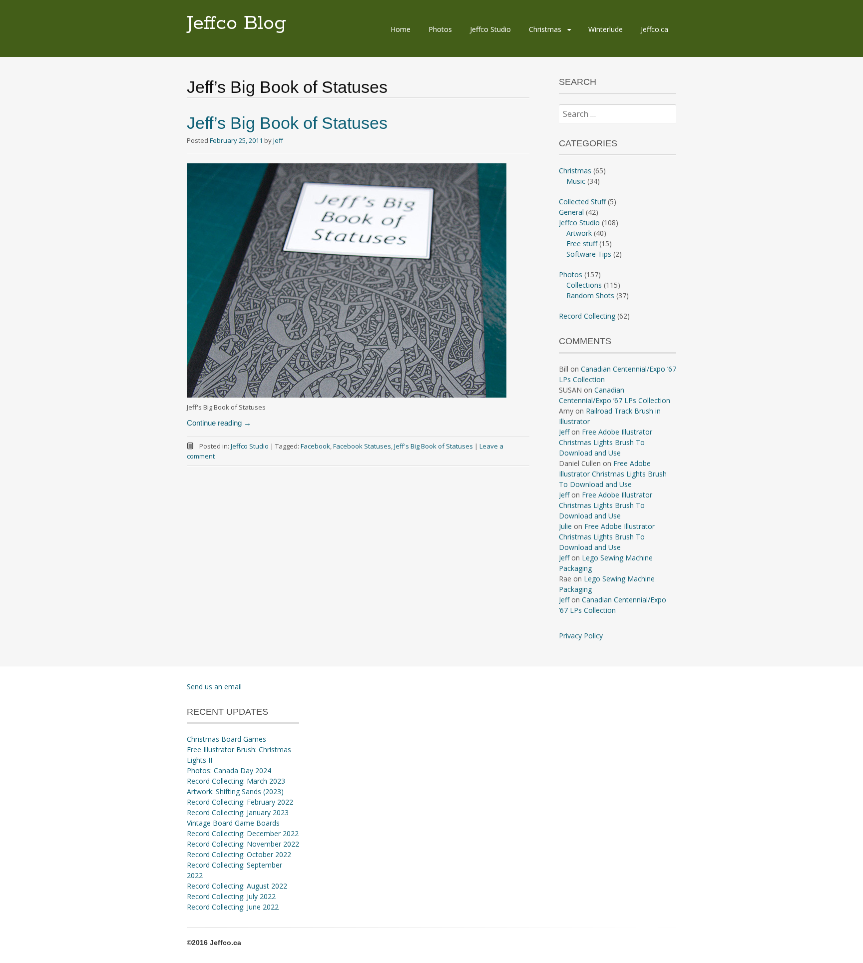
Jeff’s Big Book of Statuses (287, 122)
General (571, 212)
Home (401, 29)
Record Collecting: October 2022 (239, 854)
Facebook (315, 446)
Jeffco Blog (236, 23)
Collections (584, 285)
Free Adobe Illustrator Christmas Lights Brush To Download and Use (605, 442)
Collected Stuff (582, 201)
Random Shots (590, 295)
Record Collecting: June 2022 (233, 907)
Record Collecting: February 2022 (240, 802)
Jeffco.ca (654, 29)
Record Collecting (587, 316)
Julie (565, 526)
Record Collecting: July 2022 (231, 896)
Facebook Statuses (362, 446)
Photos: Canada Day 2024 (229, 770)
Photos (440, 29)
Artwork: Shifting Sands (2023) (235, 791)
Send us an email (214, 686)
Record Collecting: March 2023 (236, 781)
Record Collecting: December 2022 (243, 833)
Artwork (579, 233)
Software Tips (588, 254)
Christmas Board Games (226, 739)
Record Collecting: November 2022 (243, 844)
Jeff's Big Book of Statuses (433, 446)
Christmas (545, 29)
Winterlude (605, 29)
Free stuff (581, 243)
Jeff (278, 140)
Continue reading (219, 423)
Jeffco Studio (490, 29)
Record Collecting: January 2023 (238, 812)
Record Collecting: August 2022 (237, 886)
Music (575, 181)
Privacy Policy (581, 635)
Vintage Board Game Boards (233, 823)
